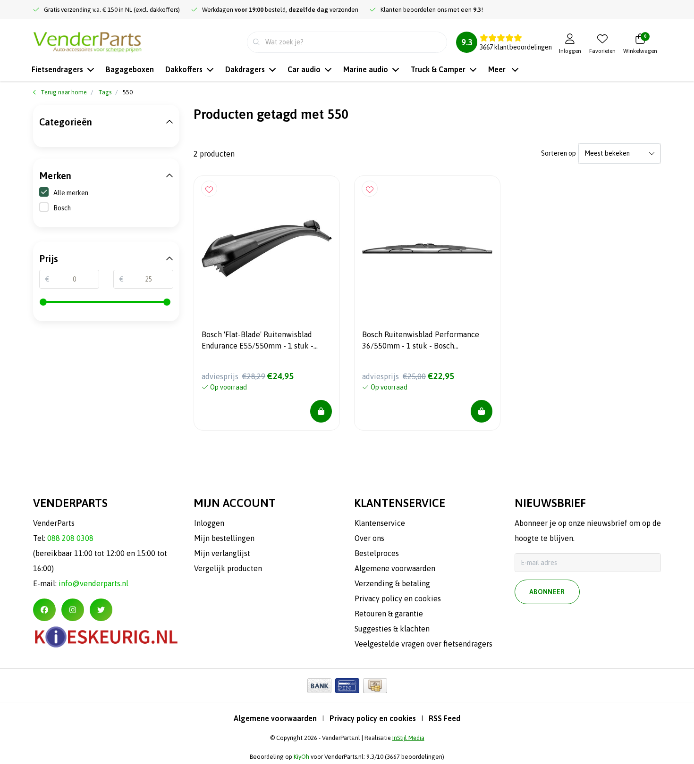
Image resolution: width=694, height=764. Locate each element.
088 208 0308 (70, 538)
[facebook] (44, 609)
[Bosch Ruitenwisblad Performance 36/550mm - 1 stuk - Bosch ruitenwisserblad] (427, 248)
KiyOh (301, 756)
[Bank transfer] (319, 685)
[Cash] (375, 685)
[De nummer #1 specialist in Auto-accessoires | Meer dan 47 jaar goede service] (87, 41)
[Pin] (347, 685)
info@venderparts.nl (93, 583)
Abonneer (547, 592)
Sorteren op (558, 153)
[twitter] (101, 609)
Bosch (62, 208)
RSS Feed (444, 718)
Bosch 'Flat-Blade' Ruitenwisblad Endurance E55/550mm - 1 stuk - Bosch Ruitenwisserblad (257, 341)
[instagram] (72, 609)
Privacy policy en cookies (373, 718)
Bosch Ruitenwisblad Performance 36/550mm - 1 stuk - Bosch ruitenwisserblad (420, 341)
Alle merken (70, 193)
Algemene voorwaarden (275, 718)
